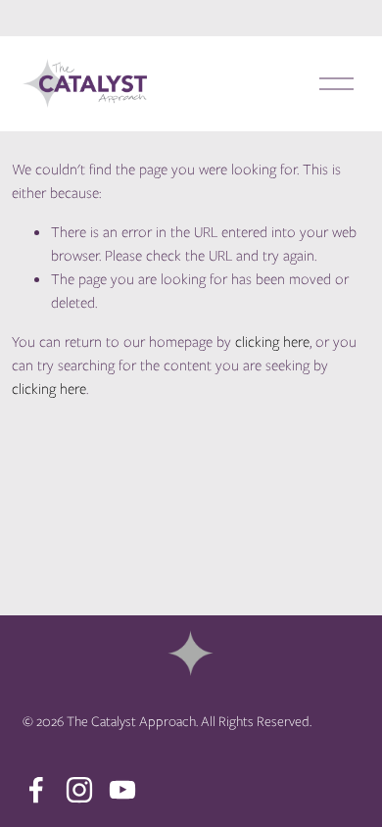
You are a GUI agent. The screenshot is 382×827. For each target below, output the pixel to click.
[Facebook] (36, 789)
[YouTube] (122, 789)
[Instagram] (79, 789)
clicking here (272, 342)
